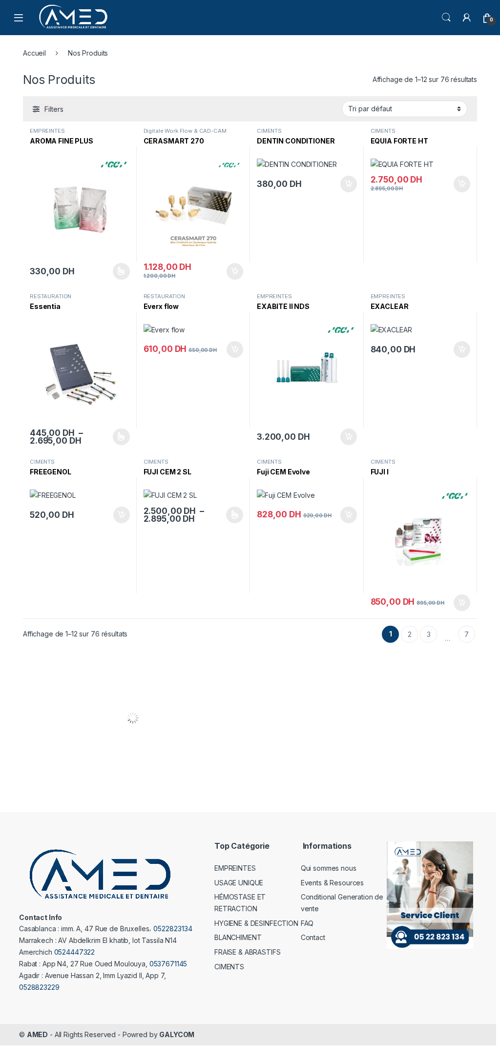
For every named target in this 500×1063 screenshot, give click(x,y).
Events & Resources (332, 883)
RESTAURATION (50, 296)
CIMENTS (269, 130)
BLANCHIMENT (237, 937)
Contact (313, 937)
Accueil (34, 53)
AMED (37, 1034)
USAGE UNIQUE (238, 883)
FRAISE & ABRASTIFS (247, 952)
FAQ (307, 923)
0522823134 (172, 928)
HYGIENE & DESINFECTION (256, 923)
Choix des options (117, 271)
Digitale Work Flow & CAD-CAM (185, 130)
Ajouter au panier (232, 271)
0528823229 (39, 987)
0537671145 (168, 964)
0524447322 (74, 952)
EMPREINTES (47, 130)
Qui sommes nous (328, 868)
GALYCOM (176, 1034)
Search (446, 17)
